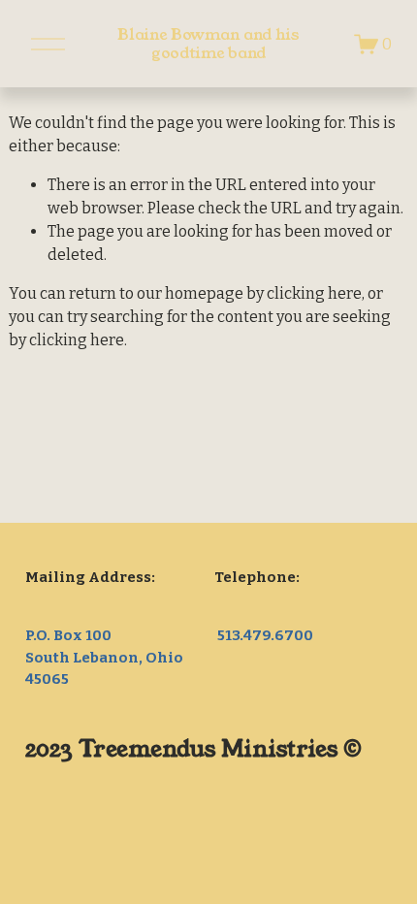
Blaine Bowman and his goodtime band (208, 43)
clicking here (314, 293)
